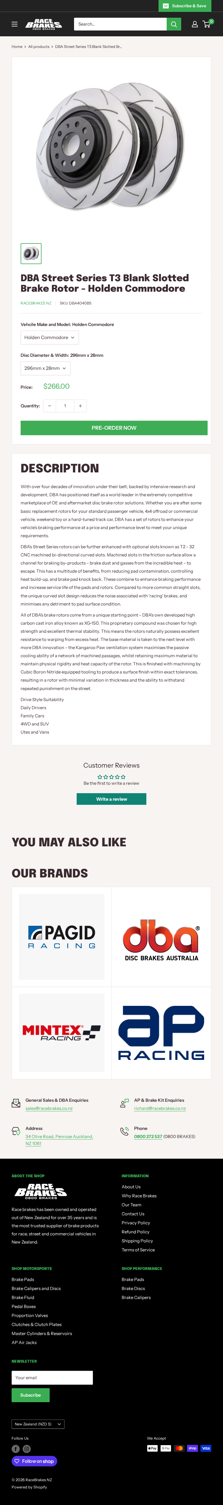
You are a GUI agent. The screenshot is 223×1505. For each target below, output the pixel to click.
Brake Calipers (136, 1297)
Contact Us (133, 1213)
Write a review (111, 799)
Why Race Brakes (139, 1195)
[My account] (195, 24)
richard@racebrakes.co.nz (160, 1108)
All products (38, 46)
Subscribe (30, 1395)
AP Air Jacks (24, 1342)
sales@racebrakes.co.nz (49, 1108)
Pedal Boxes (24, 1306)
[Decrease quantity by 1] (50, 406)
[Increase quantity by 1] (80, 406)
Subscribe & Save (189, 5)
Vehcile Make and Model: (67, 324)
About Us (131, 1186)
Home (17, 46)
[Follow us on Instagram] (27, 1449)
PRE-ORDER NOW (114, 428)
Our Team (131, 1204)
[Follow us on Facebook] (16, 1449)
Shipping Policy (137, 1241)
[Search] (174, 24)
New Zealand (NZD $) (33, 1424)
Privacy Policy (136, 1223)
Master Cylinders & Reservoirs (42, 1333)
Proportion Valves (30, 1315)
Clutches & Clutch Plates (37, 1324)
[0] (206, 24)
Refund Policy (136, 1232)
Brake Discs (133, 1288)
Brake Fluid (23, 1297)
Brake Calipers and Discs (36, 1288)
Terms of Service (138, 1250)
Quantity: (30, 405)
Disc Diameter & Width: (62, 355)
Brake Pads (23, 1279)
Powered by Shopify (29, 1487)
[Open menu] (14, 24)
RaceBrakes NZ (36, 303)
